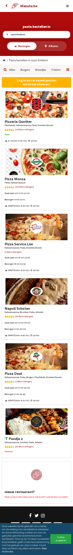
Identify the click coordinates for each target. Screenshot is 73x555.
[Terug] (6, 6)
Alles (12, 70)
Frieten (55, 70)
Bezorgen (24, 46)
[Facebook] (30, 516)
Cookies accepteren (61, 539)
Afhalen (53, 46)
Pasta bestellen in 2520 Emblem (28, 60)
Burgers (25, 70)
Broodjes (40, 70)
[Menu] (67, 6)
